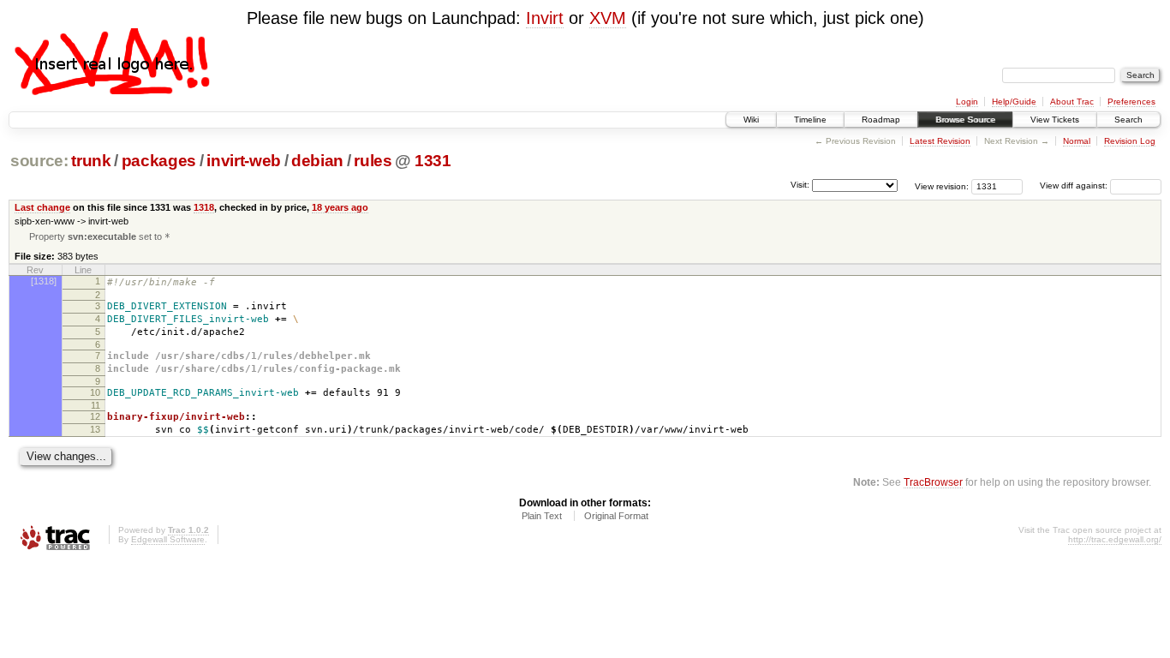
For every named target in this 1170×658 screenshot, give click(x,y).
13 (95, 429)
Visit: (800, 184)
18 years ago (340, 207)
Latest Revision (940, 141)
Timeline (810, 119)
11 (95, 405)
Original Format (616, 516)
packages (159, 161)
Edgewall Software (168, 539)
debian (317, 161)
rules (372, 161)
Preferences (1131, 101)
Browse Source (965, 119)
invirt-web (243, 161)
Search (1128, 119)
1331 (433, 161)
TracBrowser (933, 482)
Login (967, 101)
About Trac (1072, 101)
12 (95, 416)
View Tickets (1054, 119)
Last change (42, 207)
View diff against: (1075, 185)
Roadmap (881, 119)
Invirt (545, 18)
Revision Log (1129, 141)
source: (39, 161)
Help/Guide (1014, 101)
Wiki (751, 119)
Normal (1076, 141)
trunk (90, 161)
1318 (204, 207)
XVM (607, 18)
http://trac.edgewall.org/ (1114, 539)
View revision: (942, 185)
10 (95, 392)
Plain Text (542, 516)
